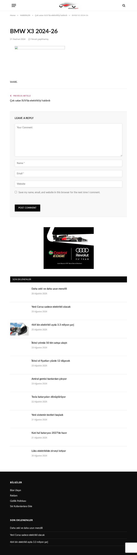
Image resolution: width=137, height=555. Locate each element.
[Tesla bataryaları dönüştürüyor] (19, 401)
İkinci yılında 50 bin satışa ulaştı (49, 343)
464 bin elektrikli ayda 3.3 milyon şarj (53, 325)
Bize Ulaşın (15, 490)
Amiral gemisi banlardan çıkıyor (49, 379)
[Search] (123, 5)
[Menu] (14, 5)
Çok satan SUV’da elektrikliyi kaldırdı (30, 100)
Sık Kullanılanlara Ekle (21, 506)
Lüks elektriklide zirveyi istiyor (49, 451)
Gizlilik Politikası (18, 501)
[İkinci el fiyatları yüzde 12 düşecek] (19, 365)
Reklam (14, 496)
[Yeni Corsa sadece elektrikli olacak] (19, 311)
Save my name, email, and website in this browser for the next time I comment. (59, 192)
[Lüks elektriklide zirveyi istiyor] (19, 455)
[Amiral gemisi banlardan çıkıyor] (19, 383)
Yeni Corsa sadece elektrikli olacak (51, 307)
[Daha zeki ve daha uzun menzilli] (19, 293)
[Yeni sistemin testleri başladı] (19, 419)
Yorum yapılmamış (39, 39)
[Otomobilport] (68, 5)
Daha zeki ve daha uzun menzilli (49, 289)
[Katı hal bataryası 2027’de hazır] (19, 437)
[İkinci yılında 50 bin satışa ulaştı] (19, 347)
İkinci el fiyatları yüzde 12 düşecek (51, 361)
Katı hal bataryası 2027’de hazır (49, 433)
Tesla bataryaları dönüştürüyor (49, 397)
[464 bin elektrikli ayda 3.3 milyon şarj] (19, 329)
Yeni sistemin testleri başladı (47, 415)
